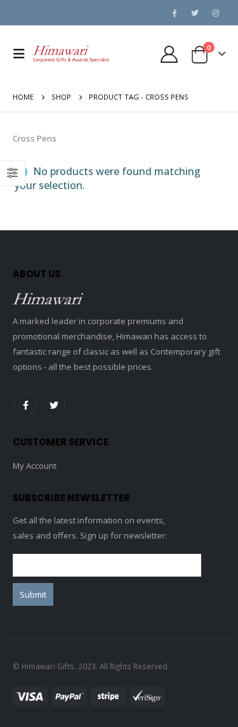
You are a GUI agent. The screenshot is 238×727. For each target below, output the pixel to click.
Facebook (25, 405)
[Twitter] (195, 13)
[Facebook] (174, 13)
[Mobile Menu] (23, 54)
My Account (34, 465)
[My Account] (169, 54)
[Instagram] (216, 13)
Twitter (53, 405)
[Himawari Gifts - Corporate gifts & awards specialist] (71, 54)
